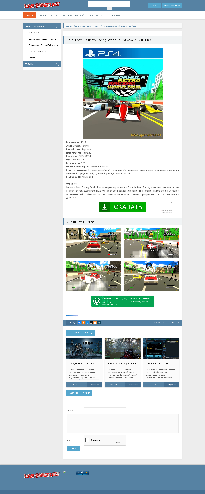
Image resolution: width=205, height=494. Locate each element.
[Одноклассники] (83, 322)
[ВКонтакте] (79, 322)
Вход (154, 5)
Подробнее (94, 384)
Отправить (73, 448)
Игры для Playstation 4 (129, 26)
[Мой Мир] (87, 322)
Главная (29, 15)
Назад (73, 322)
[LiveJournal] (99, 322)
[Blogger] (95, 322)
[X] (91, 322)
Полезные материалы (48, 15)
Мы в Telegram (117, 15)
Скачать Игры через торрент (86, 26)
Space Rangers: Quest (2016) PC (157, 365)
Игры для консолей (109, 26)
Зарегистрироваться (171, 5)
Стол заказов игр (97, 15)
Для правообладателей (73, 15)
